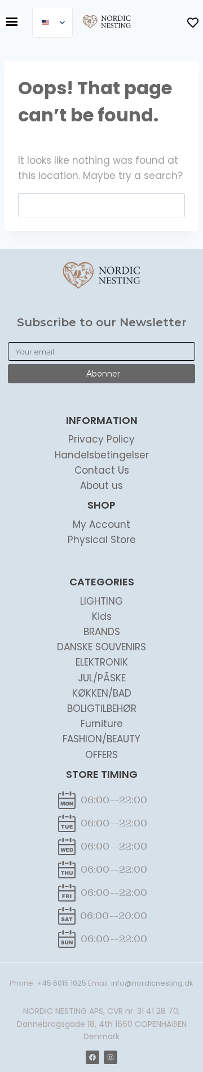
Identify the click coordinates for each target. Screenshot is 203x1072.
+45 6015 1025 (61, 983)
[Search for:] (101, 205)
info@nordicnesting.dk (152, 983)
